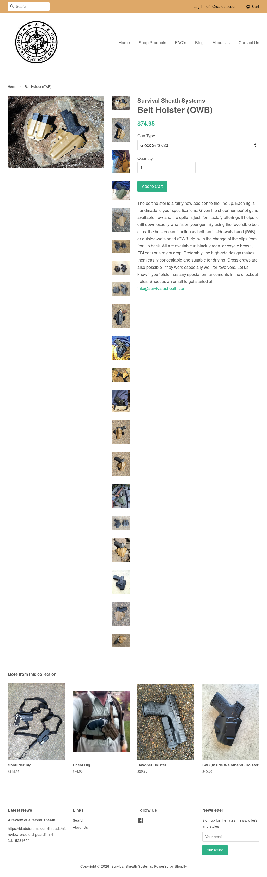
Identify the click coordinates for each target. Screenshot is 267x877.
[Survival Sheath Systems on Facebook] (140, 821)
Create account (225, 6)
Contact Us (249, 42)
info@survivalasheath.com (161, 288)
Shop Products (152, 42)
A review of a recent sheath (31, 819)
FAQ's (180, 42)
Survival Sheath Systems (131, 866)
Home (124, 42)
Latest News (20, 810)
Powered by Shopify (170, 866)
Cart (255, 6)
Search (78, 820)
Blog (199, 42)
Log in (198, 6)
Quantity (145, 158)
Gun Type (146, 136)
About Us (221, 42)
